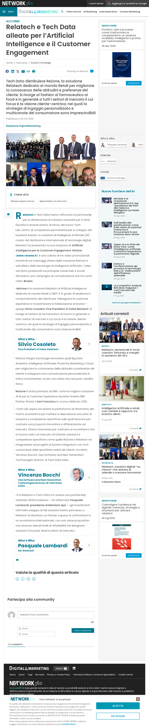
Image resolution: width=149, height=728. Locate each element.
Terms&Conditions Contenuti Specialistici (94, 674)
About (13, 674)
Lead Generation (108, 11)
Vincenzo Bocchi (39, 474)
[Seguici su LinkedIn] (74, 668)
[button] (8, 11)
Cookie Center (125, 674)
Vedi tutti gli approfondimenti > (127, 302)
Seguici (60, 668)
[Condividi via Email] (23, 71)
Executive (21, 62)
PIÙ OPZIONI (118, 716)
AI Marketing (90, 11)
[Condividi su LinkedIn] (12, 71)
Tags (30, 674)
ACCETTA (118, 706)
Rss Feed (39, 674)
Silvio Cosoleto (37, 344)
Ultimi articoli (73, 11)
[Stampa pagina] (33, 71)
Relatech (28, 215)
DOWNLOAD (133, 83)
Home (9, 62)
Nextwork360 (16, 688)
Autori (22, 674)
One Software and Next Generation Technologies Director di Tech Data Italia (40, 483)
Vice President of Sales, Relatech (38, 349)
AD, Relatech (26, 550)
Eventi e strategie (41, 62)
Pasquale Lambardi (43, 545)
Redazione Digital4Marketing (23, 126)
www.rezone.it (27, 255)
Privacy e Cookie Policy (58, 674)
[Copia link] (28, 71)
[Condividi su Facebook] (7, 71)
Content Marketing (130, 11)
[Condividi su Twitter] (17, 71)
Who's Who (26, 339)
